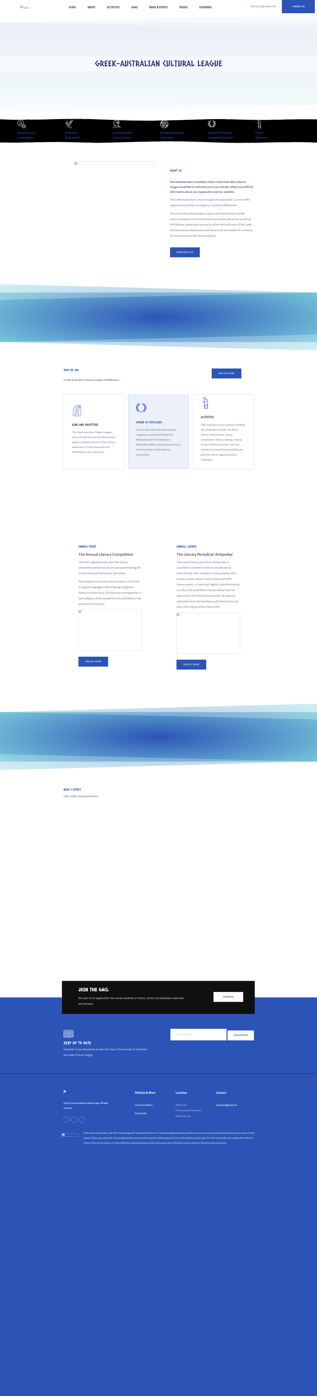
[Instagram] (74, 1120)
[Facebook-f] (66, 1120)
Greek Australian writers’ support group (93, 933)
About (91, 7)
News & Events (158, 7)
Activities (113, 7)
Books (183, 7)
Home (72, 7)
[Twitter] (81, 1120)
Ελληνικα (205, 7)
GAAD (134, 7)
